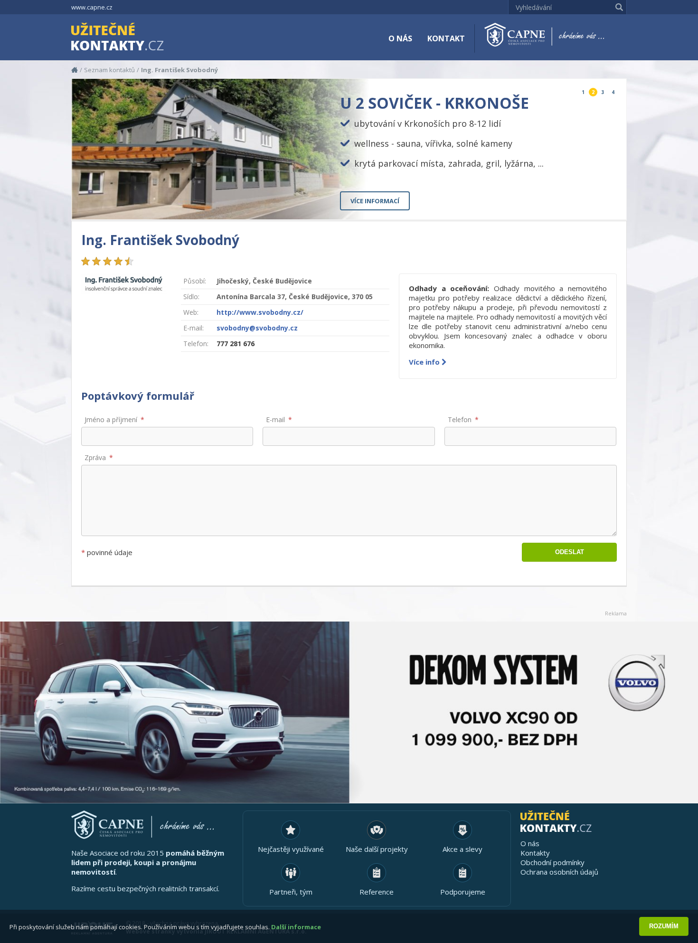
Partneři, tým (290, 891)
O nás (400, 38)
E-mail (275, 419)
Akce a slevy (462, 849)
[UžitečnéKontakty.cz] (131, 38)
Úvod (74, 70)
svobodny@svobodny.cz (257, 327)
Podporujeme (462, 891)
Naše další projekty (377, 849)
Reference (376, 891)
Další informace (296, 927)
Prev (597, 204)
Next (611, 204)
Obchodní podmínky (552, 862)
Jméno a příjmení (111, 419)
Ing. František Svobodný (179, 70)
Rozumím (664, 926)
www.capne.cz (92, 7)
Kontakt (446, 38)
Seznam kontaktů (109, 70)
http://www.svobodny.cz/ (260, 312)
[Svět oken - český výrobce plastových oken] (349, 712)
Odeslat (569, 552)
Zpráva (95, 457)
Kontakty (535, 853)
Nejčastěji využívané (291, 849)
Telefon (460, 419)
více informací (374, 201)
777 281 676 (236, 343)
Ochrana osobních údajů (559, 872)
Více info (425, 362)
